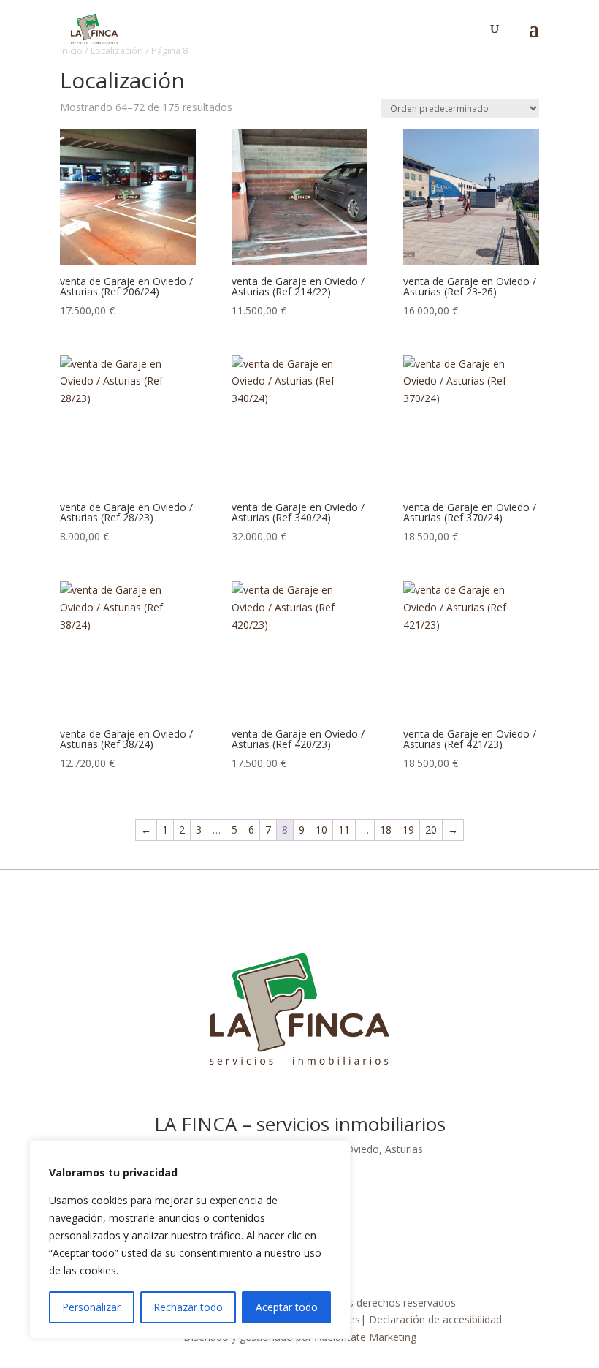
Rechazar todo (188, 1307)
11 (344, 829)
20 (431, 829)
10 (321, 829)
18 (386, 829)
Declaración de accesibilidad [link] (435, 1319)
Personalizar (91, 1307)
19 (408, 829)
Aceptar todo (287, 1307)
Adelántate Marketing (365, 1337)
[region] (190, 1239)
